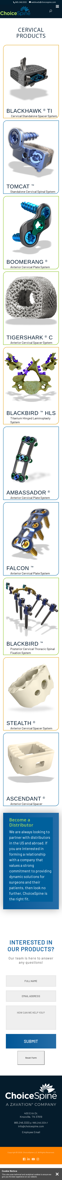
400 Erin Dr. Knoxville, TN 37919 (31, 1115)
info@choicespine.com (31, 1126)
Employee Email (31, 1132)
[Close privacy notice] (57, 1174)
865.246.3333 (21, 2)
